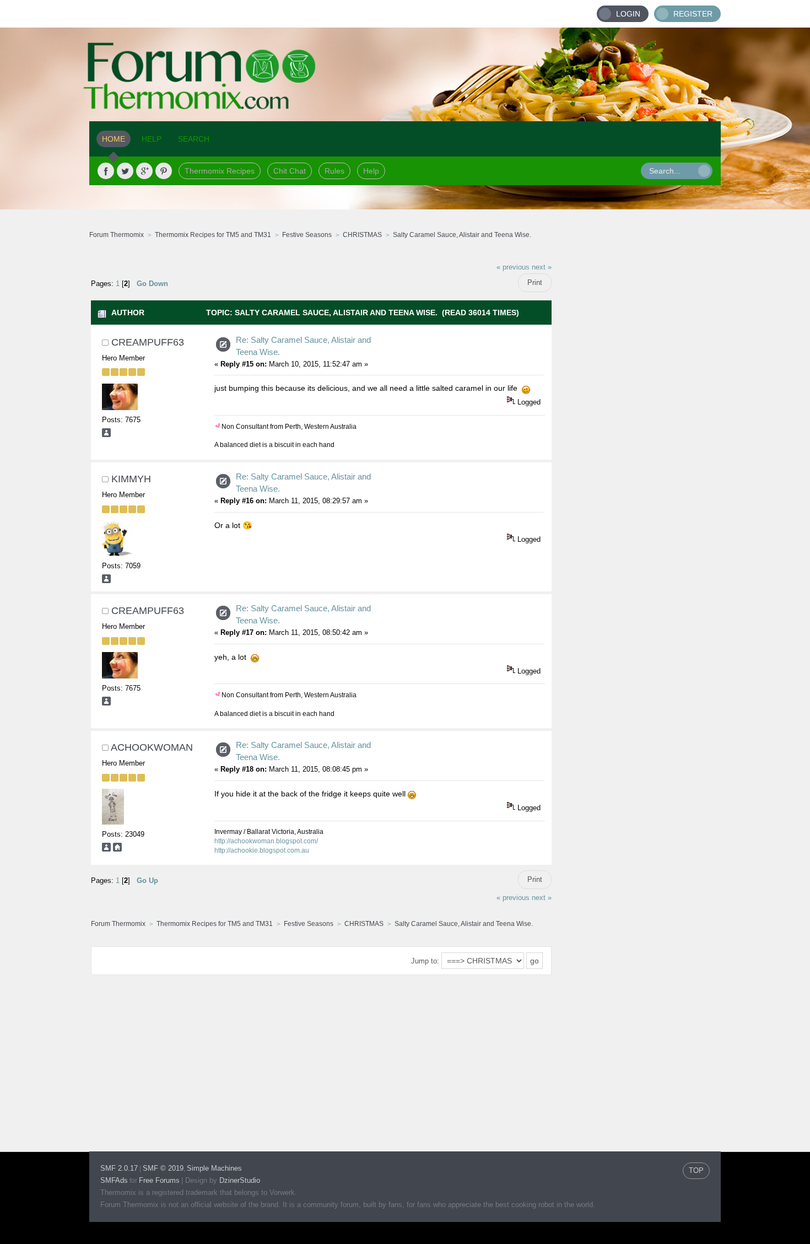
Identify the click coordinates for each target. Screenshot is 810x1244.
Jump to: (425, 961)
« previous (513, 267)
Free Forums (159, 1180)
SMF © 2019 (163, 1168)
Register (692, 13)
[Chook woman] (117, 849)
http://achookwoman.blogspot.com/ (266, 841)
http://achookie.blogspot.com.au (261, 850)
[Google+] (144, 171)
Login (628, 13)
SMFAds (114, 1180)
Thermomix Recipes (220, 170)
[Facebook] (106, 171)
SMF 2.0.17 (119, 1168)
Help (371, 170)
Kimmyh (131, 478)
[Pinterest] (163, 171)
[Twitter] (125, 171)
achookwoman (152, 747)
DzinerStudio (239, 1180)
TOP (696, 1170)
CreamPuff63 (147, 342)
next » (542, 267)
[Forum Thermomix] (405, 74)
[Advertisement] (636, 421)
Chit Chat (289, 170)
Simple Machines (214, 1168)
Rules (334, 170)
